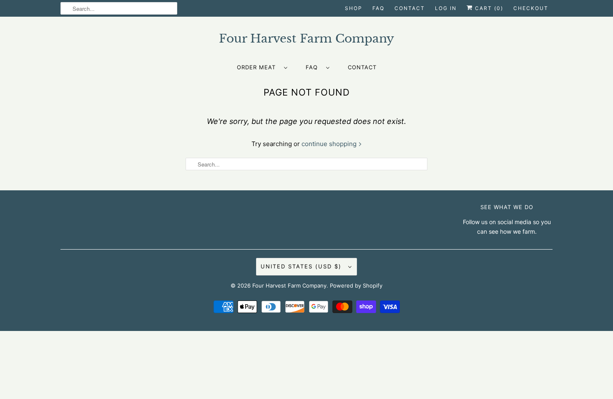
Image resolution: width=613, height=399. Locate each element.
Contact (409, 8)
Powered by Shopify (356, 285)
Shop (353, 8)
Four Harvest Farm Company (289, 285)
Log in (446, 8)
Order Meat (258, 67)
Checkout (530, 8)
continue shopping (329, 144)
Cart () (488, 8)
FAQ (378, 8)
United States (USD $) (302, 266)
